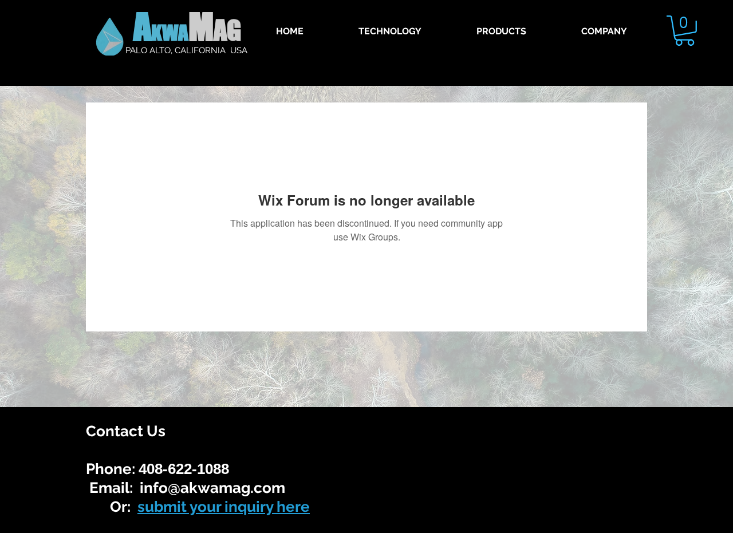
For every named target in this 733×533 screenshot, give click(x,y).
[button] (685, 30)
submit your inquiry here (223, 506)
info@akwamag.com (212, 487)
